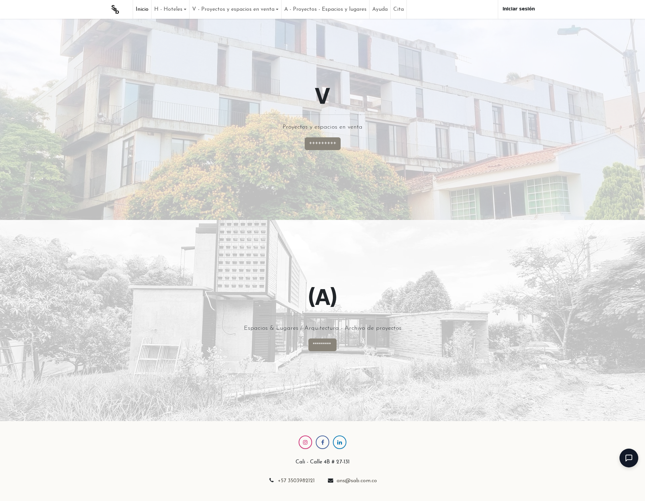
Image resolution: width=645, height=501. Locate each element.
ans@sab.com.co (357, 481)
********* (322, 344)
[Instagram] (305, 442)
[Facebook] (322, 442)
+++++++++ (322, 143)
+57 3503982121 (296, 481)
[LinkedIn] (339, 442)
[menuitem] (142, 9)
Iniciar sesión (519, 9)
